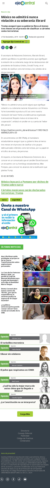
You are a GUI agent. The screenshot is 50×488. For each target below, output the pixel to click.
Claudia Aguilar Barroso (17, 398)
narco (4, 200)
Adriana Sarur (16, 338)
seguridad (16, 200)
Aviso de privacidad (8, 453)
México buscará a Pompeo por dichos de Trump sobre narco (24, 183)
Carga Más (25, 414)
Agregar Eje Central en (13, 41)
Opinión (13, 335)
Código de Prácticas (25, 438)
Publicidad (25, 435)
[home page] (25, 3)
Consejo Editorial (25, 433)
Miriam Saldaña (17, 365)
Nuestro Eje (5, 12)
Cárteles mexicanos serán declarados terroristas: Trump (23, 191)
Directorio (25, 430)
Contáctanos (25, 440)
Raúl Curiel (15, 381)
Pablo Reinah (16, 349)
